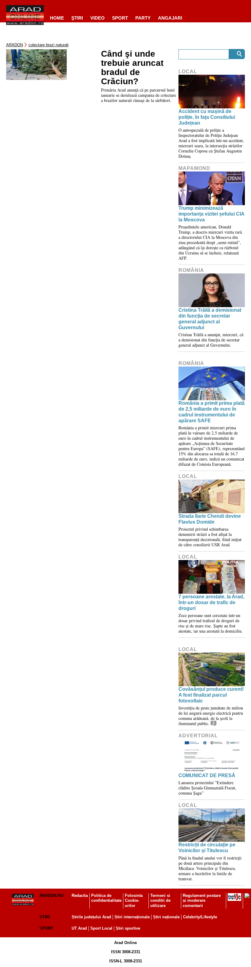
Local (187, 71)
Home (57, 18)
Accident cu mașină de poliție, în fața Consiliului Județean (206, 117)
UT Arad (79, 928)
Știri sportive (128, 928)
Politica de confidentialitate (106, 898)
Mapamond (194, 168)
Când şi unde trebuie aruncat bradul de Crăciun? (132, 67)
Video (97, 18)
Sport (120, 18)
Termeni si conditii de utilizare (160, 900)
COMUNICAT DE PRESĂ (206, 775)
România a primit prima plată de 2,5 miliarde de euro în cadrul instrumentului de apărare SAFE (211, 412)
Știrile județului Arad (91, 917)
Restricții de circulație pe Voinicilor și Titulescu (206, 847)
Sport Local (101, 928)
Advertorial (198, 735)
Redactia (80, 895)
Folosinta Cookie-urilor (134, 900)
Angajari (170, 18)
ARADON (14, 45)
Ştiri (77, 18)
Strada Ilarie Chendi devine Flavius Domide (209, 519)
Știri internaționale (132, 917)
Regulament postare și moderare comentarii (202, 900)
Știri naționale (166, 917)
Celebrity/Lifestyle (200, 917)
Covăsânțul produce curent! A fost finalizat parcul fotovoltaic (211, 695)
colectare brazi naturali (48, 45)
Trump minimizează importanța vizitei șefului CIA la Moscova (211, 213)
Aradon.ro (51, 895)
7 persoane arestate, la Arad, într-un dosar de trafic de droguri (211, 602)
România (191, 270)
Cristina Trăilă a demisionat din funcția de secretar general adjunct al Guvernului (209, 318)
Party (143, 18)
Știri (44, 917)
